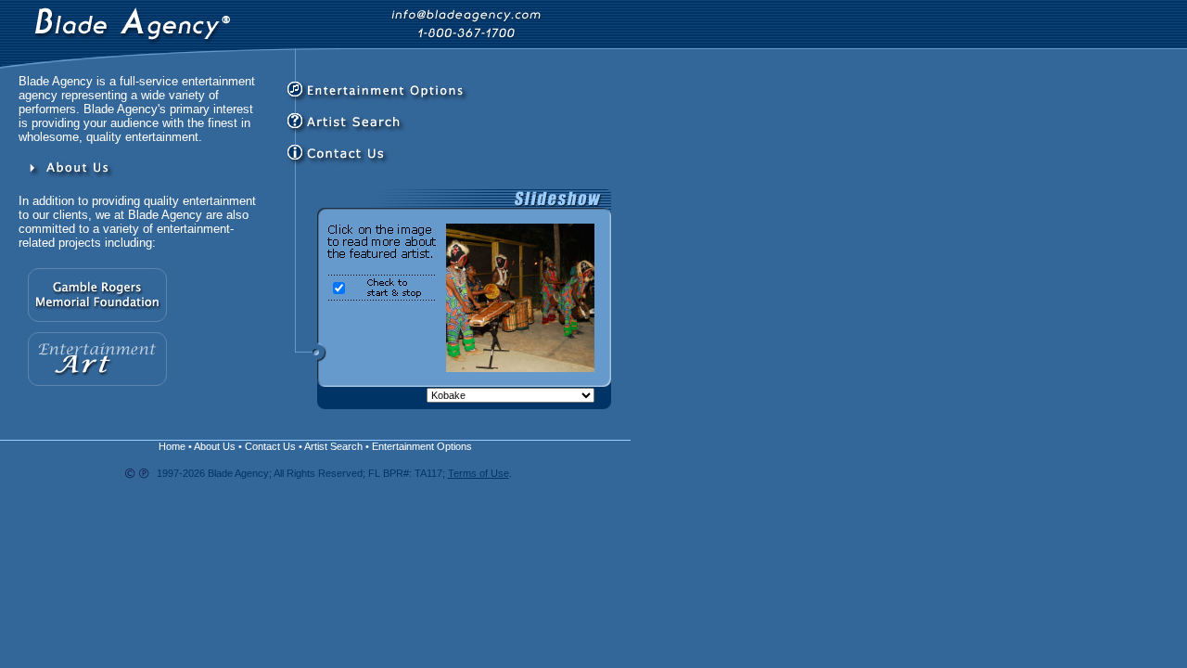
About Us (215, 446)
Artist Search (333, 446)
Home (172, 446)
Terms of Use (478, 473)
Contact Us (270, 446)
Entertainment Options (422, 446)
